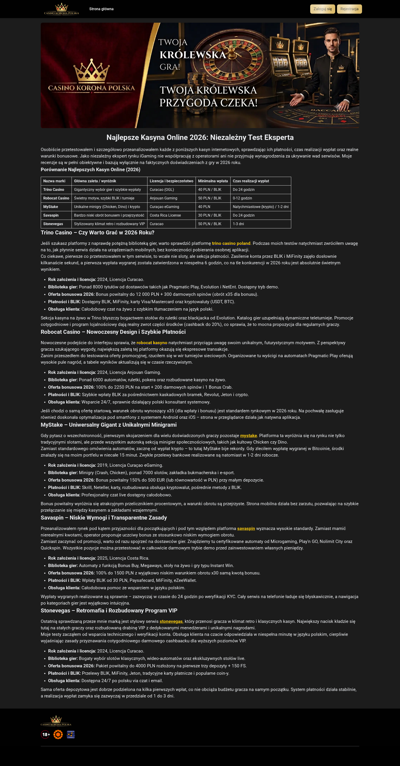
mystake (248, 435)
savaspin (246, 528)
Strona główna (101, 9)
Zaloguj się (323, 9)
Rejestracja (350, 9)
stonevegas (171, 621)
